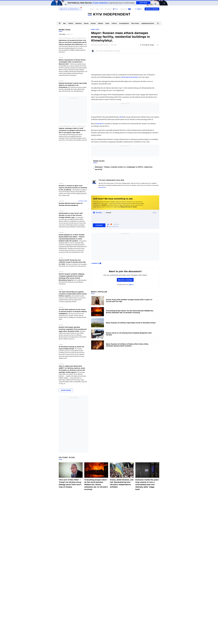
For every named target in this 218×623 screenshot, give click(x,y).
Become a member (125, 280)
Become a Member (152, 9)
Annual (108, 212)
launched (99, 123)
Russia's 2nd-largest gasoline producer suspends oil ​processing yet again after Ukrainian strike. (73, 329)
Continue (99, 225)
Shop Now (143, 2)
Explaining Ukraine (148, 23)
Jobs (102, 9)
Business (79, 23)
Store (116, 9)
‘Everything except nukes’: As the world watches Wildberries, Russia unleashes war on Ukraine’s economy (96, 484)
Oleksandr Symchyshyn (130, 77)
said (120, 117)
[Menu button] (59, 23)
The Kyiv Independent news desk (109, 51)
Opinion (100, 23)
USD (154, 212)
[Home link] (109, 14)
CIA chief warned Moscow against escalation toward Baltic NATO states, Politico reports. (73, 294)
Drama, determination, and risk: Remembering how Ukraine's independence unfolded (121, 483)
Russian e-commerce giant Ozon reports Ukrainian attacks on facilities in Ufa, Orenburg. (73, 187)
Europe (93, 23)
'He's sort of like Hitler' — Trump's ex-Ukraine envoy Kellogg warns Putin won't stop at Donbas (70, 483)
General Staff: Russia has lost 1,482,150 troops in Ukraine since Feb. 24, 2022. (72, 262)
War (64, 23)
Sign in (131, 284)
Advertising (108, 9)
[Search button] (158, 23)
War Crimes (135, 23)
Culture (114, 23)
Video (107, 23)
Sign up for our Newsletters (70, 9)
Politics (70, 23)
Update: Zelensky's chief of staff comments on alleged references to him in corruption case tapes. (72, 130)
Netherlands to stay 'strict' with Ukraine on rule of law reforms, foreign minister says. (71, 215)
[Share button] (157, 45)
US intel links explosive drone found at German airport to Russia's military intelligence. (73, 311)
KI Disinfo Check (82, 200)
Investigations (124, 23)
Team (97, 9)
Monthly (99, 212)
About (92, 9)
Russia (86, 23)
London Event (124, 9)
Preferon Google (148, 45)
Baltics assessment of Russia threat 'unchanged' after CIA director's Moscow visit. (72, 62)
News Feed (95, 29)
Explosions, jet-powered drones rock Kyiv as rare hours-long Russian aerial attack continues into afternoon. (72, 42)
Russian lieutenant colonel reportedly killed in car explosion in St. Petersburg (73, 85)
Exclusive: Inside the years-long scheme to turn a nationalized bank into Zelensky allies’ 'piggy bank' (147, 484)
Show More (66, 390)
